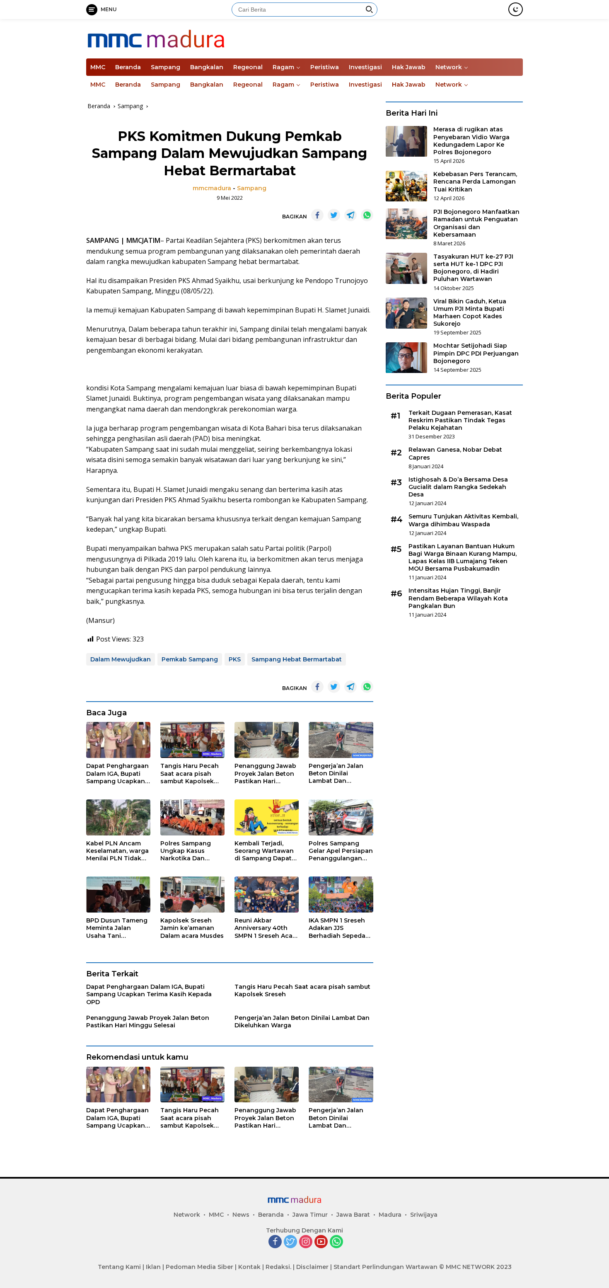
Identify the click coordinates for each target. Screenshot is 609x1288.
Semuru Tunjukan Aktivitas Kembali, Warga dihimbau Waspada (463, 520)
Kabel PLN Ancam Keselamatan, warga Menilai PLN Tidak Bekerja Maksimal (117, 851)
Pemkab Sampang (190, 659)
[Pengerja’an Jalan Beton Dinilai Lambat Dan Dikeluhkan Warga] (341, 740)
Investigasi (365, 67)
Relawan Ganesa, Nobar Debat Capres (455, 453)
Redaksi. (278, 1267)
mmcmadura (212, 188)
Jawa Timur (310, 1214)
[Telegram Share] (350, 215)
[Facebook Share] (317, 215)
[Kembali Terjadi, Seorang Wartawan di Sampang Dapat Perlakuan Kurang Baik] (266, 817)
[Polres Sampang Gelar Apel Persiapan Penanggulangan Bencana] (341, 817)
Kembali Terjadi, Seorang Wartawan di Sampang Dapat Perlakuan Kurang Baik (264, 851)
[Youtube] (321, 1242)
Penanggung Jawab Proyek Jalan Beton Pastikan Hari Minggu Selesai (265, 773)
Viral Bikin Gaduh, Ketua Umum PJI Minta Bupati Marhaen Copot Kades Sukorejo (469, 313)
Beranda (128, 67)
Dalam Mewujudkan (120, 659)
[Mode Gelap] (515, 9)
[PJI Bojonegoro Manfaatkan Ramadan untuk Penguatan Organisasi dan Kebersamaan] (406, 224)
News (240, 1214)
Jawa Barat (353, 1214)
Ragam (283, 67)
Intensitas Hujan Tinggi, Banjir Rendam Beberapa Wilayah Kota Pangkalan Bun (458, 598)
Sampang (165, 67)
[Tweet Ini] (334, 215)
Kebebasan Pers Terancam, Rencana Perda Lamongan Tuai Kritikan (475, 182)
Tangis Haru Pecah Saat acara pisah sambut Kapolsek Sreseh (189, 773)
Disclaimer (312, 1267)
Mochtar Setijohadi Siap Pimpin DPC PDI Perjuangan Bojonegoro (476, 353)
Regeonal (248, 67)
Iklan (153, 1267)
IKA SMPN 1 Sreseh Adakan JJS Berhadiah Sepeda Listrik (337, 928)
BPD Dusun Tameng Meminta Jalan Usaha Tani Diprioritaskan (116, 928)
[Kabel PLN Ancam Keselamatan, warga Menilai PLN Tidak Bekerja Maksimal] (118, 817)
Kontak (249, 1267)
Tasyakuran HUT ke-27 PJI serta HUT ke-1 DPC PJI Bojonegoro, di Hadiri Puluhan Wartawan (473, 268)
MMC (97, 67)
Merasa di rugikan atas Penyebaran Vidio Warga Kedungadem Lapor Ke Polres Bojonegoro (471, 141)
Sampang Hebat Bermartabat (296, 659)
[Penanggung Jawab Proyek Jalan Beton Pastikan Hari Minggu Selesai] (266, 740)
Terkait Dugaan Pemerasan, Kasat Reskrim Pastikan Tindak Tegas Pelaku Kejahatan (460, 420)
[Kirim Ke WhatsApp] (367, 215)
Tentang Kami (119, 1267)
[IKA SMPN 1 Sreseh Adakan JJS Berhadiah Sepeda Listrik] (341, 894)
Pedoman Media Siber (199, 1267)
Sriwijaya (423, 1214)
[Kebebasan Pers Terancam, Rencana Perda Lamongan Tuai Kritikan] (406, 186)
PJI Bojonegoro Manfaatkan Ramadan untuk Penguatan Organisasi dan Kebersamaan (476, 223)
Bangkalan (206, 67)
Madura (390, 1214)
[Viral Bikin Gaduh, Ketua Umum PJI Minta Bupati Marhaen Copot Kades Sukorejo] (406, 313)
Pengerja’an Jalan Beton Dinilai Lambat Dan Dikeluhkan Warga (337, 773)
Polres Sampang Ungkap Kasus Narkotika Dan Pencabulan (185, 851)
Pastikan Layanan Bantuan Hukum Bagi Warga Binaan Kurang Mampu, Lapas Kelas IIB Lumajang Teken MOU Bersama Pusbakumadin (462, 557)
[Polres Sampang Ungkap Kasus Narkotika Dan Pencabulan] (192, 817)
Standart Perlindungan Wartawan (385, 1267)
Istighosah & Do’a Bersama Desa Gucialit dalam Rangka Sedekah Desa (458, 487)
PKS (235, 659)
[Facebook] (275, 1242)
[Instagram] (305, 1242)
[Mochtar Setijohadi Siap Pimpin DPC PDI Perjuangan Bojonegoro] (406, 357)
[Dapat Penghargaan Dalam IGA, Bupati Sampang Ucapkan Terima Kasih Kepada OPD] (118, 740)
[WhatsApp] (336, 1242)
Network (448, 67)
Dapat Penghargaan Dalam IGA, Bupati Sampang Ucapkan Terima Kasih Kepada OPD (117, 773)
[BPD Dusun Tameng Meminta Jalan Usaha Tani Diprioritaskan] (118, 894)
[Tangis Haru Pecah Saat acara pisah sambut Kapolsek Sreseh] (192, 740)
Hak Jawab (408, 67)
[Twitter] (290, 1242)
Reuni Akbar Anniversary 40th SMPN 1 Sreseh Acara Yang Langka (266, 928)
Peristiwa (324, 67)
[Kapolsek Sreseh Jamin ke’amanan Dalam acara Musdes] (192, 894)
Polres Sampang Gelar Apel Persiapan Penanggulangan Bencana (341, 851)
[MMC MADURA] (181, 38)
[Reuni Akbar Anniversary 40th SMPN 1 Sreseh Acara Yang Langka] (266, 894)
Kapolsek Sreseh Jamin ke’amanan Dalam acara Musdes (192, 928)
